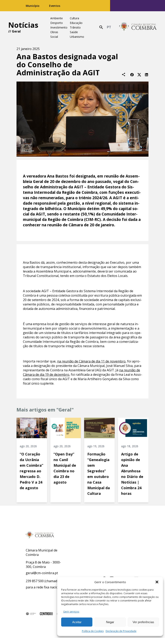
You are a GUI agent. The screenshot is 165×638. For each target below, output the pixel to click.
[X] (139, 74)
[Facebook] (132, 74)
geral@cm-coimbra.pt (42, 573)
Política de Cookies (93, 631)
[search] (101, 27)
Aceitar (76, 622)
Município (32, 6)
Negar (110, 622)
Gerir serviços (71, 611)
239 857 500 (35, 581)
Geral (16, 31)
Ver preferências (143, 622)
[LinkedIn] (146, 74)
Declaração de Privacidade (121, 631)
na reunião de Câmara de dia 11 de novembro (91, 361)
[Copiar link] (123, 74)
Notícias (23, 25)
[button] (157, 582)
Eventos (54, 6)
